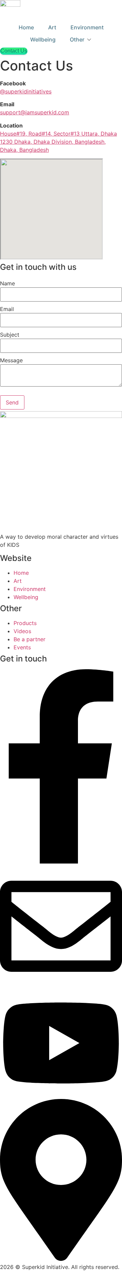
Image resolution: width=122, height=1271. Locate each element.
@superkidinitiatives (26, 91)
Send (12, 402)
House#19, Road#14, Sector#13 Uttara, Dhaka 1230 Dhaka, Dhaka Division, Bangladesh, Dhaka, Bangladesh (58, 141)
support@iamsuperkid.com (34, 112)
